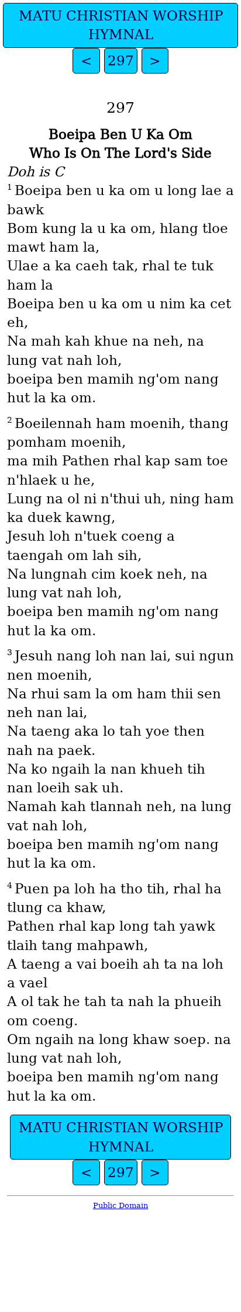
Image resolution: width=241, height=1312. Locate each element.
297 (121, 60)
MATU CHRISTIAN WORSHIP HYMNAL (121, 25)
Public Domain (120, 1205)
